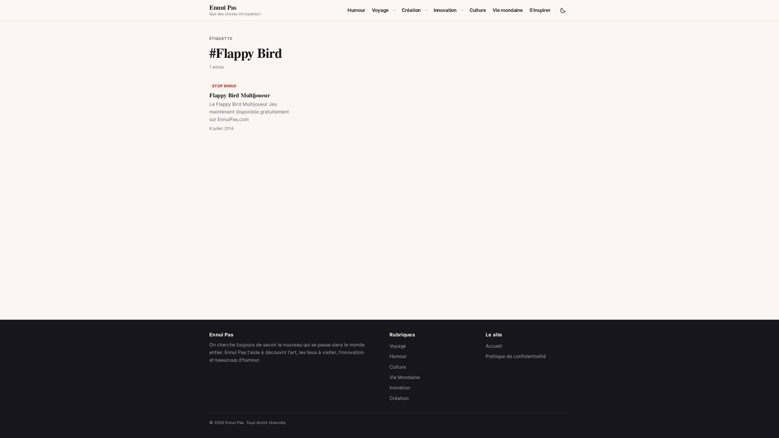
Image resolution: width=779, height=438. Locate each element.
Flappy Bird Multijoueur (239, 95)
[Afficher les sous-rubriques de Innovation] (462, 10)
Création (411, 10)
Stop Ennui (224, 86)
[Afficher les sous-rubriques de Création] (426, 10)
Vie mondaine (508, 10)
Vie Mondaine (405, 377)
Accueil (494, 346)
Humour (356, 10)
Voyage (380, 10)
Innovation (445, 10)
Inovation (400, 388)
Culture (478, 10)
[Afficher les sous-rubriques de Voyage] (394, 10)
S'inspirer (539, 10)
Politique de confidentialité (516, 356)
